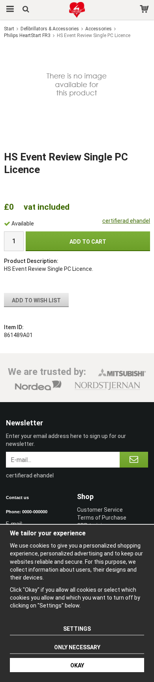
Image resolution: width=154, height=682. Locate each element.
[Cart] (145, 10)
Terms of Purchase (101, 517)
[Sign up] (134, 460)
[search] (27, 10)
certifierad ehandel (126, 221)
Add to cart (87, 242)
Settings (77, 629)
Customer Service (100, 510)
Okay (77, 665)
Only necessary (77, 647)
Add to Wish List (36, 300)
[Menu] (9, 10)
